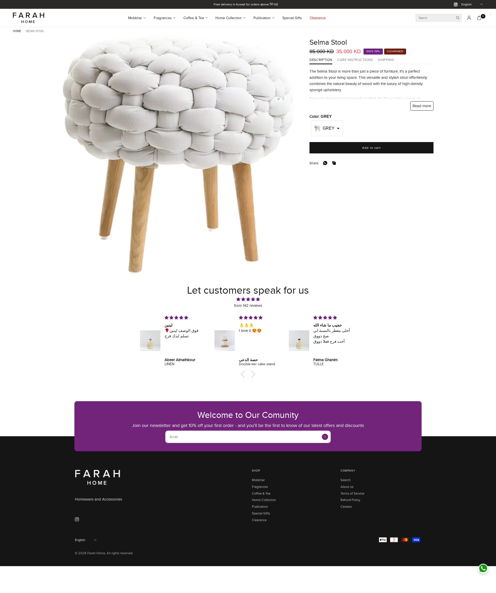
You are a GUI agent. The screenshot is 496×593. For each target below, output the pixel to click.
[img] (248, 299)
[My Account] (469, 18)
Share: (314, 163)
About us (346, 486)
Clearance (318, 17)
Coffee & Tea (193, 17)
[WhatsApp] (326, 163)
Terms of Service (352, 493)
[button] (327, 128)
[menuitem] (139, 18)
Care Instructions (355, 60)
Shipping (386, 60)
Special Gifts (292, 17)
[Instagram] (454, 4)
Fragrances (163, 17)
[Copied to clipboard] (335, 163)
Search (345, 480)
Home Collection (228, 17)
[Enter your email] (325, 437)
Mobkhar (135, 17)
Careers (346, 506)
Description (320, 60)
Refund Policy (350, 499)
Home (17, 31)
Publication (262, 17)
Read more (422, 105)
